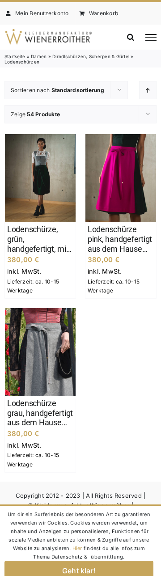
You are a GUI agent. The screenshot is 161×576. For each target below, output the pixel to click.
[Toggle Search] (130, 37)
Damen (39, 56)
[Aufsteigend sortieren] (148, 90)
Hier (77, 548)
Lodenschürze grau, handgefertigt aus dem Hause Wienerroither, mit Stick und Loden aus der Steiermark (40, 413)
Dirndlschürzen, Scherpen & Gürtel (90, 56)
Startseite (14, 56)
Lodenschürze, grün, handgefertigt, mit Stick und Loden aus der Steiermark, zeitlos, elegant (40, 239)
